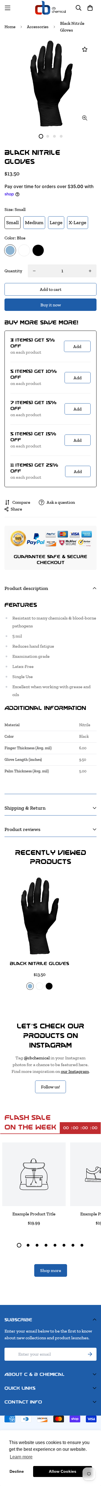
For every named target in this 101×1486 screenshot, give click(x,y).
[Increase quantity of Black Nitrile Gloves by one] (90, 270)
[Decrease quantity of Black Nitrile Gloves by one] (34, 270)
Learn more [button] (21, 1456)
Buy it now (50, 305)
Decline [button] (17, 1471)
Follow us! (50, 1087)
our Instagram (75, 1071)
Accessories (38, 26)
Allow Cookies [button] (62, 1471)
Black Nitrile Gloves (39, 963)
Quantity (13, 270)
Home (9, 26)
